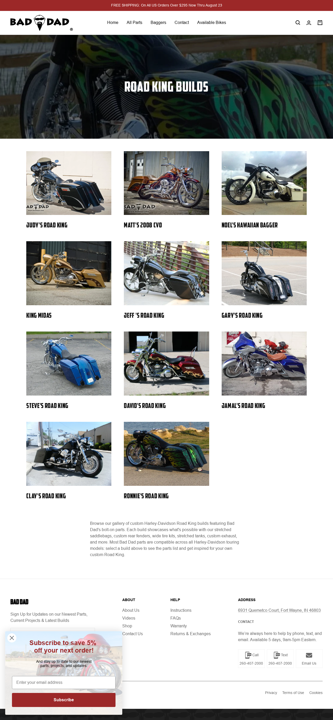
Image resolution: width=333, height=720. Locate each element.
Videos (128, 618)
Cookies (316, 693)
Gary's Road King (242, 315)
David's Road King (145, 406)
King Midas (39, 315)
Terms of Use (293, 693)
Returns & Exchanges (190, 634)
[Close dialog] (11, 637)
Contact (182, 22)
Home (112, 22)
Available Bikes (211, 22)
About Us (130, 610)
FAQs (175, 618)
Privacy (271, 693)
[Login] (308, 23)
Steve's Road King (47, 406)
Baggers (158, 22)
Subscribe (64, 700)
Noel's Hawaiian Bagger (250, 225)
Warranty (178, 626)
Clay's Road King (46, 496)
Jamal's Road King (243, 406)
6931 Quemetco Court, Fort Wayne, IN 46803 (279, 610)
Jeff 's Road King (144, 315)
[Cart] (320, 22)
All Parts (134, 22)
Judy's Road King (46, 225)
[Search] (298, 22)
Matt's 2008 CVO (143, 225)
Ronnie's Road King (146, 496)
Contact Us (132, 634)
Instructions (180, 610)
